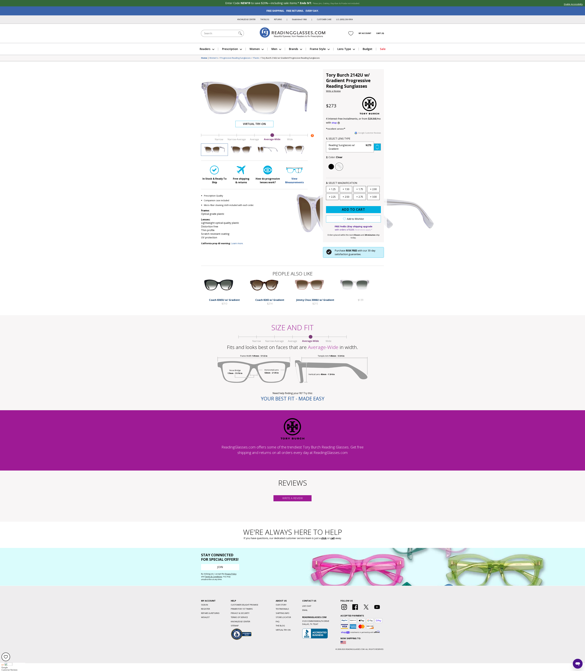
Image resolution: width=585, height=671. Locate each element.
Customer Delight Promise (244, 604)
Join (220, 567)
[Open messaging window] (578, 664)
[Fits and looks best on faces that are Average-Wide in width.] (254, 140)
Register (205, 608)
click (324, 538)
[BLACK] (331, 166)
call (332, 538)
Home (204, 58)
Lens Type (344, 49)
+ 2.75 (359, 196)
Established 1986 (299, 19)
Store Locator (283, 617)
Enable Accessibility (573, 4)
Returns (278, 19)
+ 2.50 (346, 196)
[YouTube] (377, 610)
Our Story (281, 604)
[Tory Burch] (369, 105)
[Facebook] (355, 610)
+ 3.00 (373, 196)
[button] (353, 147)
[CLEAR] (339, 166)
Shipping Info (282, 613)
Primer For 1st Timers (242, 608)
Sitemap (235, 625)
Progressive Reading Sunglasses (235, 58)
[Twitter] (366, 610)
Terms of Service (239, 617)
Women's (213, 58)
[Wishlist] (351, 33)
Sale (383, 49)
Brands (293, 49)
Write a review (292, 498)
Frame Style (318, 49)
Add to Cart (353, 209)
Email (305, 610)
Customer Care (324, 19)
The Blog (264, 19)
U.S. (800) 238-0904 (344, 19)
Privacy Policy (230, 574)
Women (255, 49)
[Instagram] (344, 610)
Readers (205, 49)
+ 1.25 (332, 189)
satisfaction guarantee (348, 254)
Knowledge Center (246, 19)
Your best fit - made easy (292, 398)
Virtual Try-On (254, 124)
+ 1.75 (359, 189)
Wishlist (205, 617)
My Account (365, 33)
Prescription (230, 49)
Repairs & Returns (210, 613)
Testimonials (282, 608)
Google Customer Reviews (369, 133)
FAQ (277, 621)
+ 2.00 (373, 189)
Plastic (256, 58)
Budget (367, 49)
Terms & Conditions (213, 576)
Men (274, 49)
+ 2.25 (332, 196)
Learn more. (237, 243)
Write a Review (333, 91)
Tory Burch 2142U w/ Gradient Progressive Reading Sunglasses (290, 58)
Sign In (204, 604)
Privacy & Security (240, 613)
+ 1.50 (346, 189)
